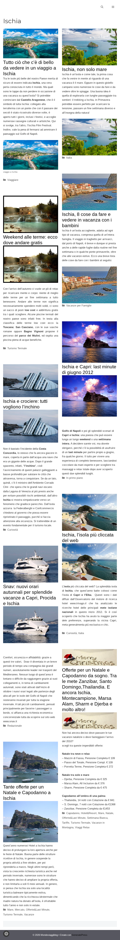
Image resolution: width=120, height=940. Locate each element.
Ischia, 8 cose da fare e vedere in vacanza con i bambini (87, 220)
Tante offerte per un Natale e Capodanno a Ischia (27, 792)
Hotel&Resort (89, 813)
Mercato (19, 909)
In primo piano (74, 477)
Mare (101, 813)
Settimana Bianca (97, 817)
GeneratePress (79, 935)
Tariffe (65, 822)
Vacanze (29, 914)
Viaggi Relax (82, 827)
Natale (109, 813)
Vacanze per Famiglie (78, 305)
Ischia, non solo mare (84, 69)
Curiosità (12, 529)
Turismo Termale (17, 348)
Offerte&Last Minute (73, 817)
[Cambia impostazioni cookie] (6, 934)
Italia (69, 157)
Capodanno (72, 813)
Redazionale (14, 725)
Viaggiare (12, 179)
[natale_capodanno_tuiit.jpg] (89, 728)
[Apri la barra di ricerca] (102, 7)
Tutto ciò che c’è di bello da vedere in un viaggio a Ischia (29, 68)
